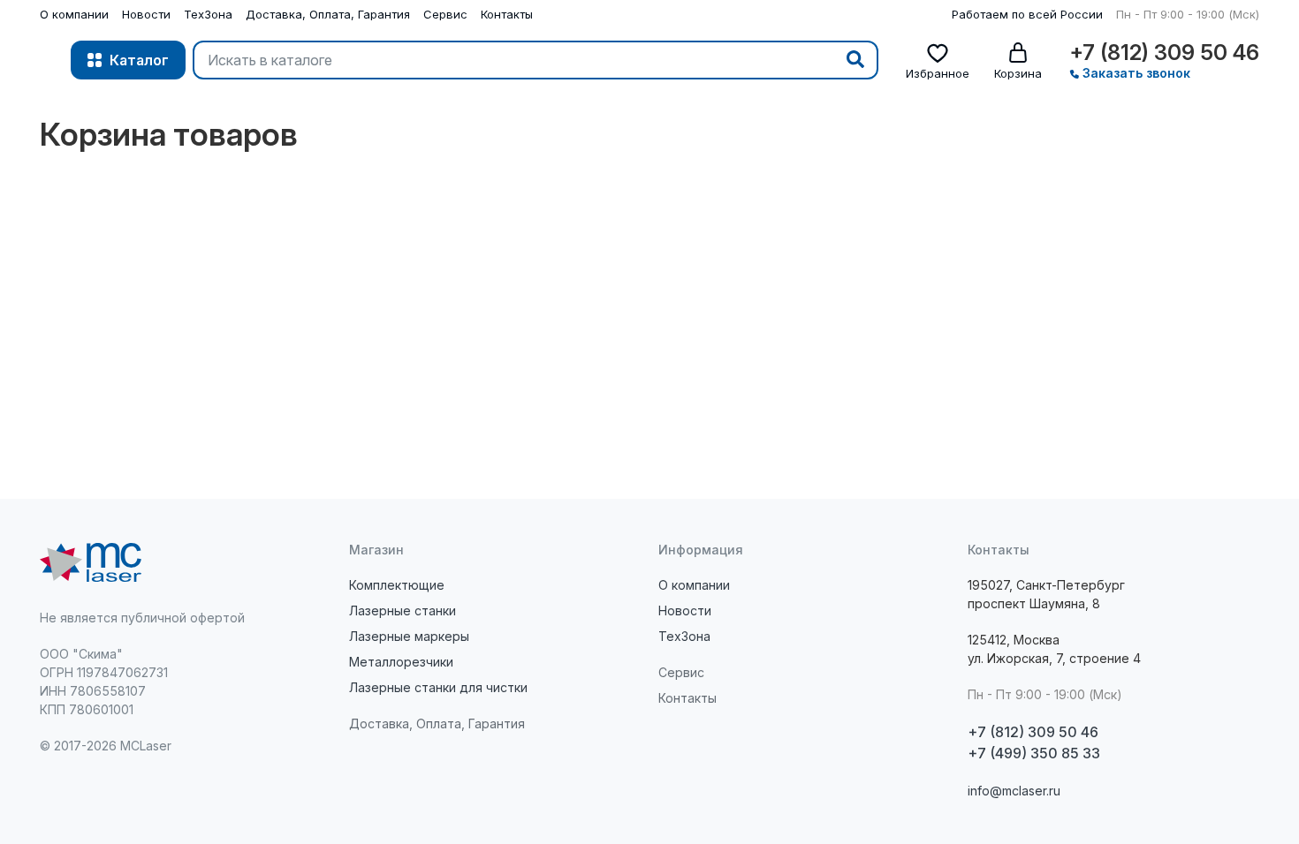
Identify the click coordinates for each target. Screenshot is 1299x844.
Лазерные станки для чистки (438, 687)
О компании (74, 14)
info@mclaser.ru (1014, 790)
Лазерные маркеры (409, 636)
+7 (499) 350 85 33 (1034, 753)
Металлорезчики (401, 661)
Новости (146, 14)
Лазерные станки (402, 610)
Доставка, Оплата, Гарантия (328, 14)
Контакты (507, 14)
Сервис (445, 14)
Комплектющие (396, 584)
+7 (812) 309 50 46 (1164, 53)
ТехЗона (208, 14)
